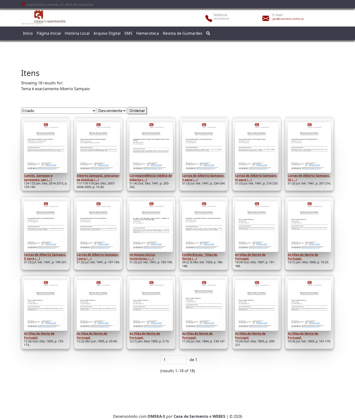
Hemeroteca (147, 33)
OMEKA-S (156, 416)
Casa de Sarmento (191, 416)
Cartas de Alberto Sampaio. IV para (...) (256, 177)
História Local (77, 33)
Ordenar (137, 110)
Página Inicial (49, 33)
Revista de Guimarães (182, 33)
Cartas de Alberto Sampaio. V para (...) (203, 177)
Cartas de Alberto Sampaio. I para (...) (98, 256)
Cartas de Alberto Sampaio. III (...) (309, 177)
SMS (128, 33)
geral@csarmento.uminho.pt (288, 18)
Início (28, 33)
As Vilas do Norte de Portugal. (250, 256)
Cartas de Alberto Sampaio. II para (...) (45, 256)
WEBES (219, 416)
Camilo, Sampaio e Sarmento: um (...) (38, 177)
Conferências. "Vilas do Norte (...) (199, 256)
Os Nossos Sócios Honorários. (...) (142, 256)
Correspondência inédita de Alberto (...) (150, 177)
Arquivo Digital (107, 33)
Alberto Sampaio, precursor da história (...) (98, 177)
